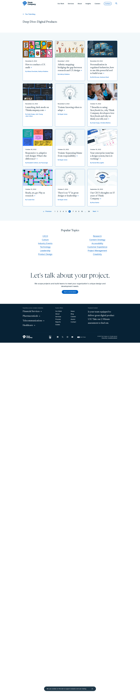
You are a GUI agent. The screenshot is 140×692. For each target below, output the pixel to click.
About (80, 3)
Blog (72, 314)
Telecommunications (32, 321)
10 (82, 211)
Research (97, 236)
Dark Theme (83, 337)
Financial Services (31, 311)
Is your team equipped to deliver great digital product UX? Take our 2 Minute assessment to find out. (101, 317)
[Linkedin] (57, 337)
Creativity (97, 254)
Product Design (45, 254)
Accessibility (97, 243)
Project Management (97, 250)
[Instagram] (67, 337)
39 (89, 211)
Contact (108, 3)
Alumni (73, 319)
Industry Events (45, 243)
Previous (49, 211)
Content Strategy (97, 240)
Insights (88, 3)
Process (58, 319)
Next (94, 211)
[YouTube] (72, 337)
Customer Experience (97, 247)
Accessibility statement (112, 337)
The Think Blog (30, 14)
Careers (97, 3)
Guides (57, 324)
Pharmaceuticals (30, 316)
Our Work (61, 3)
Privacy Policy (104, 337)
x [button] (92, 688)
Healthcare (28, 325)
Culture (45, 240)
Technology (45, 247)
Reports (58, 322)
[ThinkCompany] (29, 3)
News (73, 311)
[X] (62, 337)
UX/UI (45, 236)
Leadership (45, 250)
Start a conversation (70, 292)
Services (71, 3)
